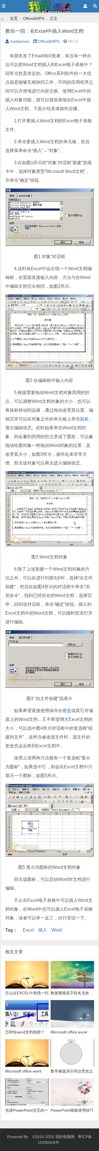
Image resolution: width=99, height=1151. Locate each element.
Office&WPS (33, 18)
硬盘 (66, 710)
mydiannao (19, 41)
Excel (28, 930)
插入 (42, 930)
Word (56, 930)
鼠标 (84, 419)
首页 (14, 18)
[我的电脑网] (2, 18)
